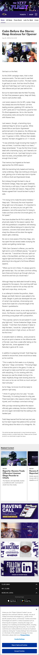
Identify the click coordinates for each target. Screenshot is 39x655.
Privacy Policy (25, 635)
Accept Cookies (19, 651)
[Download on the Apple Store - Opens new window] (12, 601)
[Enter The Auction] (19, 549)
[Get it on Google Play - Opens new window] (26, 601)
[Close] (36, 609)
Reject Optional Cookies (19, 645)
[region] (19, 630)
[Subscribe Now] (19, 511)
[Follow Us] (19, 568)
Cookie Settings (19, 639)
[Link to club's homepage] (4, 13)
